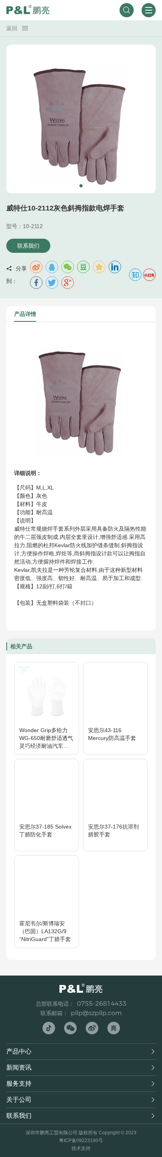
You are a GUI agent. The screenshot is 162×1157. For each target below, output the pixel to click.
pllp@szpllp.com (96, 1013)
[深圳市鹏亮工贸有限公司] (28, 10)
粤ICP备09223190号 (81, 1140)
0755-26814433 (102, 1003)
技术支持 (81, 1148)
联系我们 (28, 246)
